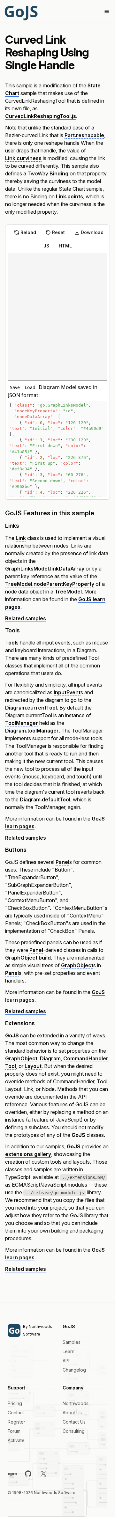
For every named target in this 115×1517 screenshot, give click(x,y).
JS (46, 245)
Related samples (25, 618)
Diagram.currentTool (31, 707)
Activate (16, 1440)
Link (21, 538)
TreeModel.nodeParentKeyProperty (49, 584)
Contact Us (74, 1422)
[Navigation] (106, 11)
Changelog (74, 1370)
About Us (72, 1412)
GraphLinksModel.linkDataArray (44, 568)
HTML (65, 245)
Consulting (74, 1431)
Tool (10, 642)
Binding (59, 173)
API (66, 1360)
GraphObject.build (28, 957)
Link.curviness (23, 158)
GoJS (21, 11)
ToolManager (21, 723)
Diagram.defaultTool (45, 799)
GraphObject (77, 965)
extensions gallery (28, 1154)
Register (16, 1422)
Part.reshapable (84, 135)
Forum (14, 1431)
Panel (62, 862)
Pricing (15, 1403)
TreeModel (68, 591)
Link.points (69, 196)
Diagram (50, 1058)
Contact (16, 1412)
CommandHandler (85, 1058)
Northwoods (75, 1403)
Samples (71, 1342)
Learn (68, 1351)
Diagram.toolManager (32, 730)
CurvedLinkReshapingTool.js (40, 116)
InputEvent (67, 692)
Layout (33, 1066)
